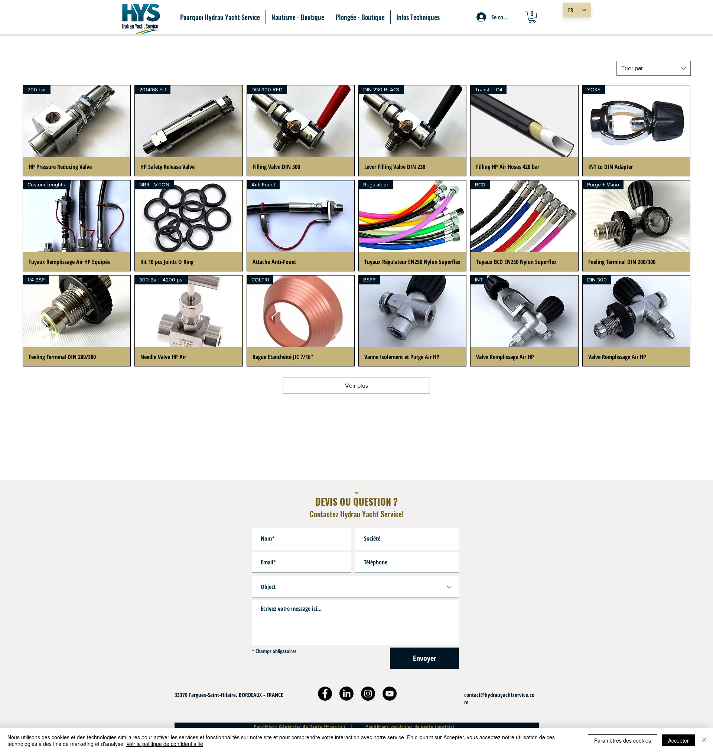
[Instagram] (368, 694)
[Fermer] (704, 740)
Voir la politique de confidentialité (164, 743)
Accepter (678, 740)
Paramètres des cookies (622, 740)
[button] (532, 17)
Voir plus (356, 385)
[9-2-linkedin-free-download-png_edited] (346, 694)
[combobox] (653, 68)
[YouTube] (389, 694)
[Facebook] (325, 694)
